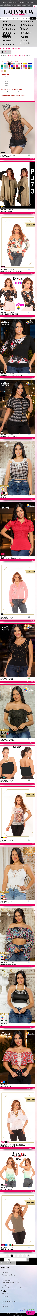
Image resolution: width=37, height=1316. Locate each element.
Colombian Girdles (26, 26)
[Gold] (26, 63)
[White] (2, 63)
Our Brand (5, 1272)
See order (5, 1306)
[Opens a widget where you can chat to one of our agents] (30, 1313)
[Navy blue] (29, 63)
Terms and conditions (8, 1275)
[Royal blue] (12, 66)
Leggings (26, 33)
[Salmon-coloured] (14, 66)
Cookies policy (6, 1280)
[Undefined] (19, 66)
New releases (6, 23)
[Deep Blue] (14, 68)
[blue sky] (7, 68)
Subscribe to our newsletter (10, 1283)
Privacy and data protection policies (12, 1288)
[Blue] (5, 63)
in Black (6, 77)
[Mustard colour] (12, 68)
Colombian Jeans (26, 23)
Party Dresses (24, 30)
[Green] (2, 66)
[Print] (24, 68)
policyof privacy (5, 1262)
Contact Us (5, 1285)
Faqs (3, 1278)
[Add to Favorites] (31, 155)
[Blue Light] (31, 66)
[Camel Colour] (9, 68)
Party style (5, 1294)
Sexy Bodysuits (25, 42)
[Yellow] (24, 63)
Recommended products (9, 1301)
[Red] (9, 66)
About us (4, 1270)
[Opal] (2, 68)
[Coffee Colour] (29, 68)
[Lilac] (21, 68)
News (3, 1304)
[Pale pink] (5, 68)
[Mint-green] (5, 66)
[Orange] (24, 66)
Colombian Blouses (8, 26)
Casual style (5, 1296)
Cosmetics (8, 44)
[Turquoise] (14, 63)
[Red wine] (21, 63)
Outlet (24, 37)
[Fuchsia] (17, 66)
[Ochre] (26, 68)
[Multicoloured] (31, 68)
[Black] (9, 63)
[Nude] (2, 71)
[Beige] (17, 63)
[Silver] (7, 66)
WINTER (8, 40)
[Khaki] (5, 71)
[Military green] (19, 68)
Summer (7, 37)
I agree (35, 6)
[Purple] (26, 66)
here (28, 5)
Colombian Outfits (8, 34)
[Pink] (7, 63)
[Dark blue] (31, 63)
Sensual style (6, 1299)
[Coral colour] (12, 63)
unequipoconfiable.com (18, 1315)
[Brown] (21, 66)
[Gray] (19, 63)
